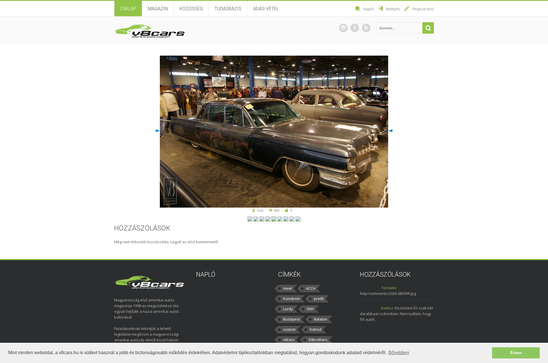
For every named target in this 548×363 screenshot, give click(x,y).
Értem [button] (515, 352)
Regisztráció (423, 8)
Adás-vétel (266, 8)
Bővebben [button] (398, 352)
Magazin (158, 8)
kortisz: (387, 308)
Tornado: (389, 287)
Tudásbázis (228, 8)
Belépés (393, 8)
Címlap (128, 8)
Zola (260, 210)
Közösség (191, 8)
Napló (369, 8)
